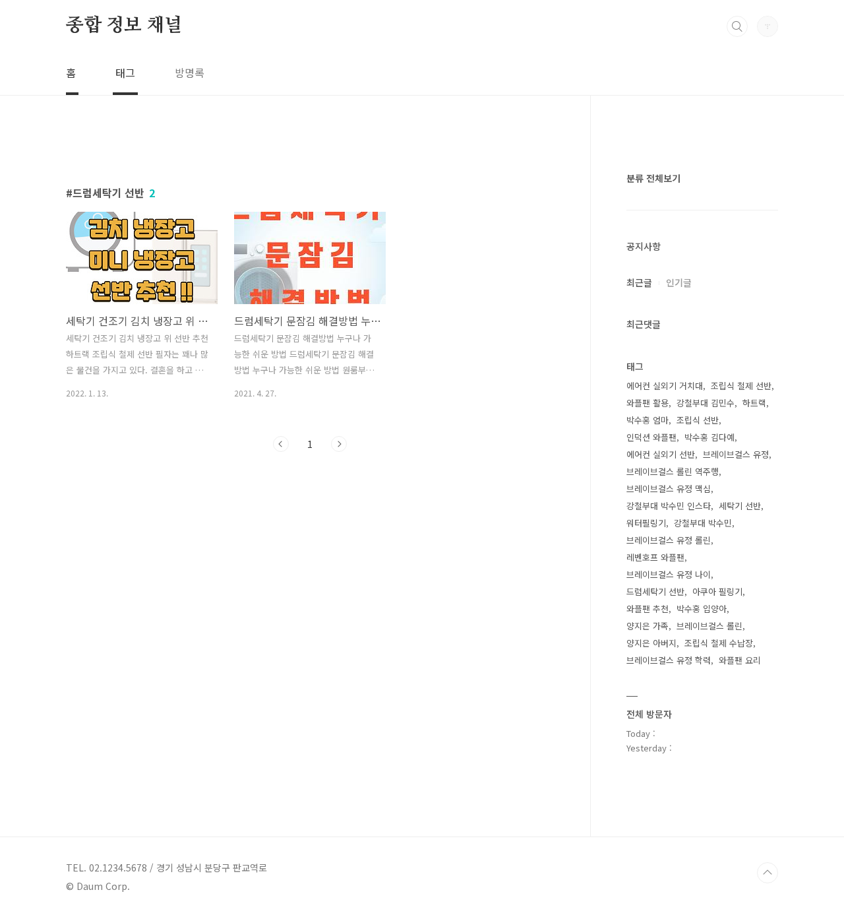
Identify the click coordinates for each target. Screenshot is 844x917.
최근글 (639, 282)
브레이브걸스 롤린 (709, 625)
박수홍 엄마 (647, 420)
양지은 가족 (647, 625)
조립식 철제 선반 (741, 385)
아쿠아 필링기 (717, 591)
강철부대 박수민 (703, 523)
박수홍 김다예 (709, 437)
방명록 (189, 72)
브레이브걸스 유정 (736, 454)
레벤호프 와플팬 (655, 557)
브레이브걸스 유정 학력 (668, 660)
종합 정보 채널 (124, 25)
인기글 (679, 282)
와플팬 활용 (647, 402)
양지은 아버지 (651, 643)
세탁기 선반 (740, 505)
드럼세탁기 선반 (655, 591)
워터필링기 (646, 523)
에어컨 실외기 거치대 (664, 385)
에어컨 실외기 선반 (660, 454)
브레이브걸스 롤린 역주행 (672, 471)
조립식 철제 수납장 (718, 643)
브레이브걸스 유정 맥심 (668, 488)
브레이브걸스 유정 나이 (668, 574)
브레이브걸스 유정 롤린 (668, 540)
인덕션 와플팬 (651, 437)
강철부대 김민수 (706, 402)
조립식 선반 (698, 420)
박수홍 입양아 (702, 608)
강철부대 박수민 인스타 (668, 505)
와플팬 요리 (740, 660)
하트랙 (754, 402)
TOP (767, 872)
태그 (125, 72)
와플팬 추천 (647, 608)
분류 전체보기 (653, 178)
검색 (737, 26)
